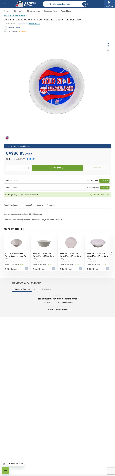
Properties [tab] (51, 205)
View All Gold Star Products (14, 16)
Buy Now (97, 168)
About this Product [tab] (12, 205)
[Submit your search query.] (84, 4)
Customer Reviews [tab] (22, 289)
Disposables (18, 11)
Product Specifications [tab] (33, 205)
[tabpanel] (57, 217)
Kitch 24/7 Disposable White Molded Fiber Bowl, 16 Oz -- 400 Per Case (43, 256)
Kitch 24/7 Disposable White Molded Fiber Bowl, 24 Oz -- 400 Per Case (70, 256)
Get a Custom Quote (102, 195)
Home (8, 11)
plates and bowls (33, 11)
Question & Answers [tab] (42, 289)
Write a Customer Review (58, 309)
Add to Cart (55, 168)
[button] (95, 4)
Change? (31, 159)
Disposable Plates (50, 11)
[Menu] (5, 4)
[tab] (7, 137)
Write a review (34, 24)
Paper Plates (66, 11)
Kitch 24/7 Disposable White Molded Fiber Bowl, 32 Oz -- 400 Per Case (97, 256)
